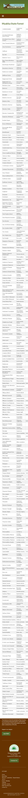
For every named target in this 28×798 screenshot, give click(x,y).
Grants (8, 784)
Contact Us (4, 787)
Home (3, 774)
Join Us (3, 779)
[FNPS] (14, 751)
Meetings (8, 780)
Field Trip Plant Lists (6, 785)
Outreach (4, 784)
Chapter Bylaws (16, 777)
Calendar (4, 782)
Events (3, 780)
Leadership (9, 777)
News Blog (4, 776)
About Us (4, 777)
